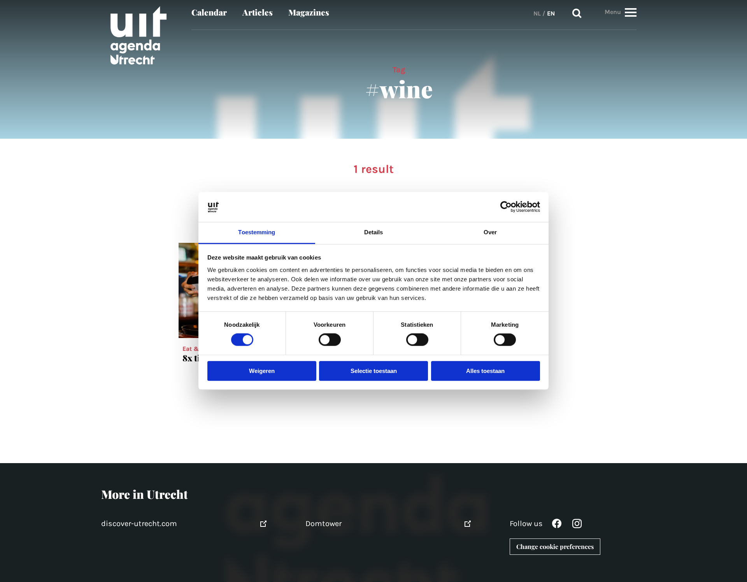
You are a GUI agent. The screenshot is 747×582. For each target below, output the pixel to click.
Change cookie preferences (555, 546)
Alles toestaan (485, 371)
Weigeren (262, 371)
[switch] (330, 340)
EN (551, 13)
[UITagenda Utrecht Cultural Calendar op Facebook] (556, 525)
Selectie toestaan (374, 371)
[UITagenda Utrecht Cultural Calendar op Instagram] (577, 525)
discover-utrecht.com (139, 523)
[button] (630, 12)
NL (537, 13)
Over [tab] (490, 232)
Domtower (323, 523)
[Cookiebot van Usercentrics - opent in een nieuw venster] (506, 207)
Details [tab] (373, 232)
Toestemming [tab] (256, 232)
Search (576, 13)
